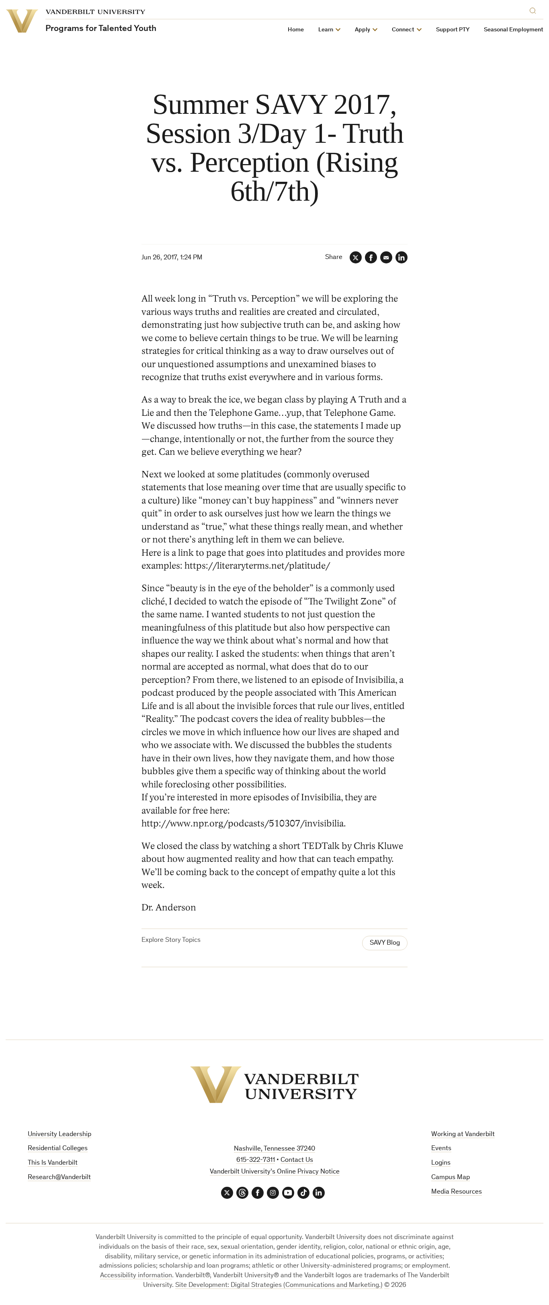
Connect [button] (403, 30)
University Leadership (59, 1134)
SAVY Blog (385, 943)
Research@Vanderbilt (59, 1177)
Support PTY (452, 30)
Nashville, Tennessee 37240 (274, 1149)
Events (441, 1148)
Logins (441, 1163)
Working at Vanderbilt (463, 1134)
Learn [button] (325, 30)
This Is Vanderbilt (53, 1163)
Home (296, 30)
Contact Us (297, 1160)
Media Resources (456, 1192)
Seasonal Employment (513, 30)
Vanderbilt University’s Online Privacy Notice (275, 1172)
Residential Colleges (58, 1148)
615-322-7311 (255, 1160)
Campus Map (450, 1177)
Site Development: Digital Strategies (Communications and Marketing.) (279, 1285)
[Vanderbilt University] (274, 1084)
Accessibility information (136, 1275)
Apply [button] (362, 30)
